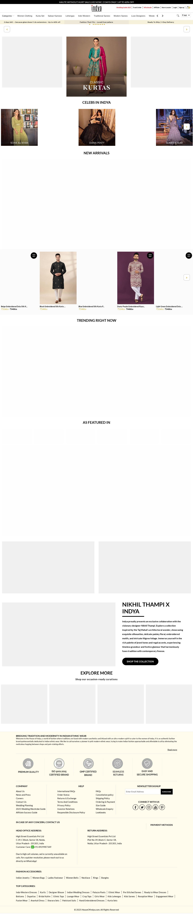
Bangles (105, 877)
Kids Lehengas (114, 896)
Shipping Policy (103, 798)
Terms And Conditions (67, 802)
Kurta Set (40, 16)
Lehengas (70, 16)
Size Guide (101, 805)
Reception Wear (145, 896)
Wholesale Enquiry (104, 809)
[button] (90, 24)
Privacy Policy (64, 805)
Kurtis (43, 892)
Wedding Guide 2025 (123, 7)
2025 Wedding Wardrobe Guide (30, 809)
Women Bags (38, 877)
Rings (95, 877)
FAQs (98, 791)
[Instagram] (149, 807)
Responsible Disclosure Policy (71, 812)
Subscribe (166, 792)
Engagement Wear (164, 896)
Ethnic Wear (114, 892)
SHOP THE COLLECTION (140, 661)
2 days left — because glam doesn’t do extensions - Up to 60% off (32, 22)
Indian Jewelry (23, 877)
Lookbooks (101, 812)
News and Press (23, 794)
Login (175, 7)
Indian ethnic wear (52, 741)
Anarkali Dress (38, 900)
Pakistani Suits (69, 900)
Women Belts (72, 877)
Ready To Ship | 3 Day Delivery (161, 22)
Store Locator (166, 7)
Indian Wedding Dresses (78, 892)
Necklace (86, 877)
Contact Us (21, 802)
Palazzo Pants (99, 892)
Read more (172, 749)
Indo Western (84, 16)
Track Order (137, 7)
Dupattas (31, 896)
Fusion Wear (22, 900)
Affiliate (157, 7)
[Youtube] (155, 807)
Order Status (63, 794)
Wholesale (148, 7)
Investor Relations (66, 809)
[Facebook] (135, 807)
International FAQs (66, 791)
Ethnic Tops (58, 896)
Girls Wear (100, 896)
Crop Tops (87, 896)
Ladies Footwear (55, 877)
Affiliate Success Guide (26, 812)
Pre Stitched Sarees (132, 892)
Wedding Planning (24, 805)
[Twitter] (142, 807)
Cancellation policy (104, 794)
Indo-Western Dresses (26, 892)
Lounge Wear (73, 896)
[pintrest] (162, 807)
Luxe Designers (138, 16)
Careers (19, 798)
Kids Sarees (129, 896)
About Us (20, 791)
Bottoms (20, 896)
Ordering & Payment (105, 802)
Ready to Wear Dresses (155, 892)
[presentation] (6, 29)
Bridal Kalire (44, 896)
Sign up (181, 7)
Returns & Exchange (66, 798)
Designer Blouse (56, 892)
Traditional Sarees (102, 16)
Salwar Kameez (55, 16)
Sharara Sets (53, 900)
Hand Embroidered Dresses (92, 900)
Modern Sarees (121, 16)
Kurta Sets (112, 900)
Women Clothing (24, 16)
